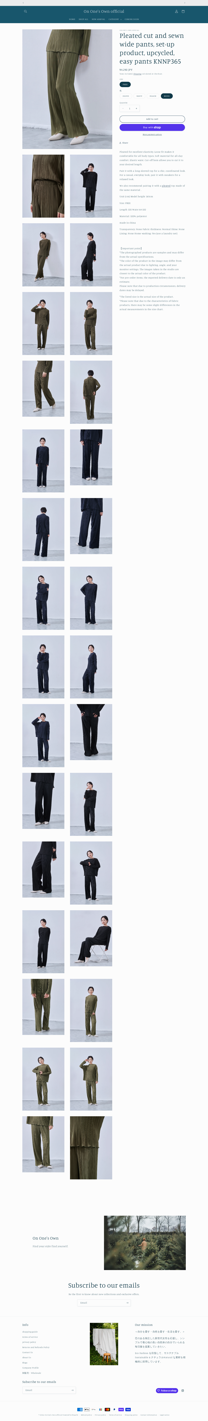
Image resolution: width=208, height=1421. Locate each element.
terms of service (30, 1337)
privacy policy (29, 1342)
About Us (26, 1357)
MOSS (167, 96)
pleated (166, 185)
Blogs (24, 1362)
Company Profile (30, 1367)
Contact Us (27, 1352)
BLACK (154, 97)
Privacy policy (100, 1415)
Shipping (137, 74)
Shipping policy (131, 1415)
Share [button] (125, 142)
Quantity (123, 103)
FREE (125, 84)
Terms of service (115, 1415)
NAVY (141, 97)
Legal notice (164, 1415)
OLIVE (127, 97)
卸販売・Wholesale (31, 1373)
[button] (25, 11)
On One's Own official (53, 1415)
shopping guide (30, 1331)
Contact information (149, 1415)
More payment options (152, 134)
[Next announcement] (185, 3)
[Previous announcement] (23, 3)
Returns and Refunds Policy (36, 1347)
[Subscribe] (127, 1302)
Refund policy (86, 1415)
